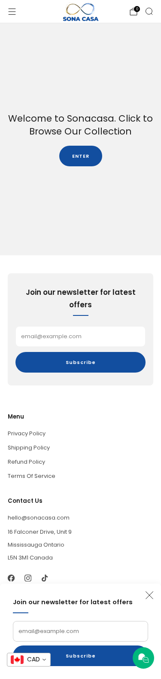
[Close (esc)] (149, 595)
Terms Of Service (31, 476)
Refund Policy (26, 462)
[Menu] (12, 11)
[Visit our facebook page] (11, 577)
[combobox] (29, 660)
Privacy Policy (27, 433)
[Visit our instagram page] (27, 577)
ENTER (80, 156)
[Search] (149, 11)
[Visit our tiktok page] (44, 577)
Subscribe (81, 655)
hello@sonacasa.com (39, 518)
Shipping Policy (29, 447)
